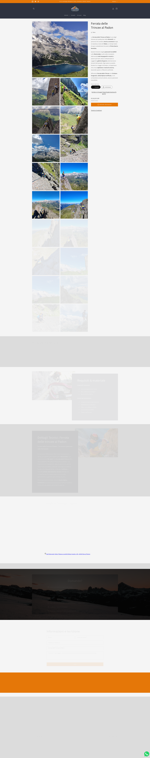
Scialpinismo (57, 720)
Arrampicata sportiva (59, 709)
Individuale (108, 87)
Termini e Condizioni (96, 110)
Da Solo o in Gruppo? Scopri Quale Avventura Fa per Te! (104, 93)
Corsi (55, 706)
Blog (33, 709)
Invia (75, 662)
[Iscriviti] (87, 687)
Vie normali (56, 715)
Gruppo (97, 87)
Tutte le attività (57, 726)
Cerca (33, 712)
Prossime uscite (58, 704)
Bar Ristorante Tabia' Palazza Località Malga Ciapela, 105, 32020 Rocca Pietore (68, 554)
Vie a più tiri (57, 712)
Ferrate (55, 717)
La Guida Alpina (38, 754)
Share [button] (94, 32)
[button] (33, 8)
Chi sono (34, 706)
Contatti (34, 704)
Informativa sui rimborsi (38, 717)
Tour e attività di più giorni (60, 723)
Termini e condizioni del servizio (40, 715)
